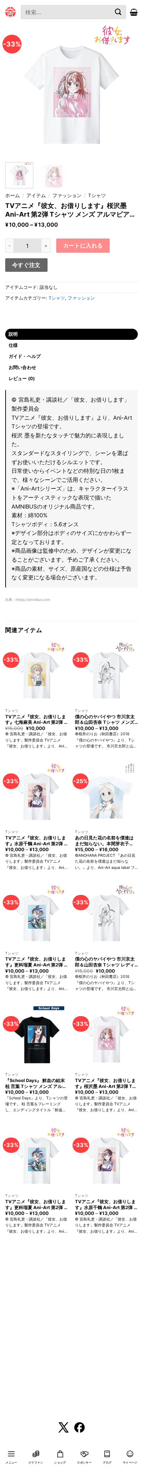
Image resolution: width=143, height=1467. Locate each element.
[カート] (134, 12)
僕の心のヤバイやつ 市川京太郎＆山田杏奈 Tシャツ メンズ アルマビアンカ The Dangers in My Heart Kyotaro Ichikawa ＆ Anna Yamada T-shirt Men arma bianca (106, 720)
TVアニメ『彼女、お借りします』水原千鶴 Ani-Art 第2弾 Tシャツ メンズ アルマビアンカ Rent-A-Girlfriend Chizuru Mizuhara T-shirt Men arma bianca (106, 1204)
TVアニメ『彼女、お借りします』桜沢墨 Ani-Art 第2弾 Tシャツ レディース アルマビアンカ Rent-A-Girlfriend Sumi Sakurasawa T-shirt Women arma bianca (106, 1083)
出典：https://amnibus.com (27, 599)
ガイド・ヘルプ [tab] (25, 356)
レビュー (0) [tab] (22, 378)
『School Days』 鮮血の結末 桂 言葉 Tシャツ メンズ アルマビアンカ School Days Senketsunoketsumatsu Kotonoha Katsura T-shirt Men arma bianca (36, 1083)
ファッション (67, 195)
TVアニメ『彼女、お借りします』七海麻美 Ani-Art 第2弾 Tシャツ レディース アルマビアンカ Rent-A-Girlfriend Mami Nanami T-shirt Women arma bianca (36, 720)
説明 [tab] (13, 334)
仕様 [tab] (13, 345)
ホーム (12, 195)
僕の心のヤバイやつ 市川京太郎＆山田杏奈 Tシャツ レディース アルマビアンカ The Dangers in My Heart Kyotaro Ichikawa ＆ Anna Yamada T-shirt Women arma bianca (106, 962)
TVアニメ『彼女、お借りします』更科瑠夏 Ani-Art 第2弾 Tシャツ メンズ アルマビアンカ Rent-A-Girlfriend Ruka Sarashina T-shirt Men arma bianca (36, 1204)
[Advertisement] (71, 1333)
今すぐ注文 (26, 265)
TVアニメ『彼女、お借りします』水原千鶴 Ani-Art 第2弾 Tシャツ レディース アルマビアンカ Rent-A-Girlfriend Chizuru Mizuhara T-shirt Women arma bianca (36, 841)
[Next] (126, 90)
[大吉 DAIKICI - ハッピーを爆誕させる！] (10, 12)
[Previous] (16, 90)
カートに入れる (83, 245)
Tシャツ (97, 195)
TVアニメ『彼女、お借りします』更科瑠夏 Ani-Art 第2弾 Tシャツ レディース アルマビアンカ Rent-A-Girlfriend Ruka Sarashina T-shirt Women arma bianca (36, 962)
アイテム (36, 195)
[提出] (118, 12)
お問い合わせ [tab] (22, 367)
